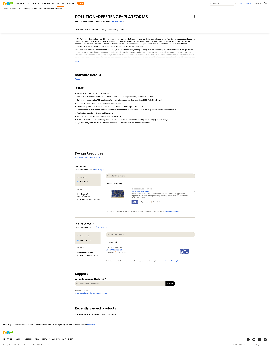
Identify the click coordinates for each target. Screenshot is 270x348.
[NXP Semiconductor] (8, 3)
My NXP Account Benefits (63, 339)
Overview (79, 29)
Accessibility (32, 345)
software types (100, 227)
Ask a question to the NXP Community (90, 293)
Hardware (79, 157)
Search (170, 284)
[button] (258, 3)
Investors (28, 339)
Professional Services (105, 139)
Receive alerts (117, 21)
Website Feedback (43, 345)
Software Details (92, 29)
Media (37, 339)
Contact (46, 339)
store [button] (80, 3)
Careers (17, 339)
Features (78, 79)
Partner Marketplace (172, 211)
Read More (91, 325)
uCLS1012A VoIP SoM (140, 191)
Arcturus (146, 202)
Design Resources (108, 29)
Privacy (5, 345)
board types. (99, 169)
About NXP (7, 339)
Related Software (92, 157)
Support (13, 9)
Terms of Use (13, 345)
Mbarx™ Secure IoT (114, 250)
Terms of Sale (22, 345)
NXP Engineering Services (28, 9)
